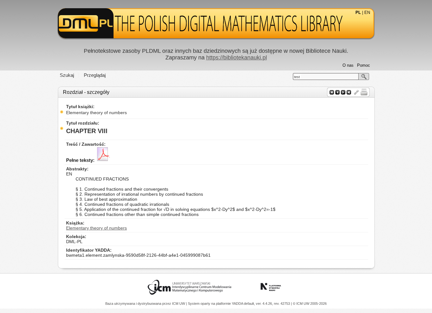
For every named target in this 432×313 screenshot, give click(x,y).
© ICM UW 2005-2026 (310, 303)
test (297, 77)
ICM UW (179, 303)
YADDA (238, 303)
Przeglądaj (95, 75)
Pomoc (363, 65)
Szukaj (67, 75)
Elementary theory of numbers (96, 112)
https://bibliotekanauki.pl (236, 57)
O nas (348, 65)
